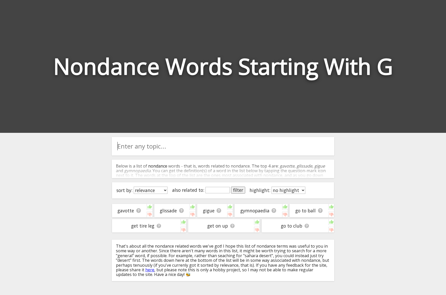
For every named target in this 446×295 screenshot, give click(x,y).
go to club (291, 226)
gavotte (125, 210)
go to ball (305, 210)
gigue (208, 210)
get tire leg (142, 226)
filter (238, 190)
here (149, 270)
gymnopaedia (254, 210)
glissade (168, 210)
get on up (217, 226)
